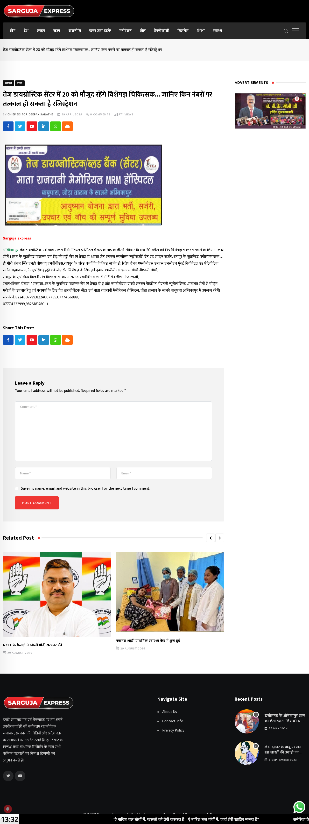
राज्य (56, 31)
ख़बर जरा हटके (100, 31)
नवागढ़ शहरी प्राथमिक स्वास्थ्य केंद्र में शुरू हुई (148, 641)
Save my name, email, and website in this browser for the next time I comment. (85, 489)
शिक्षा (201, 31)
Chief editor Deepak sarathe (30, 114)
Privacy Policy (173, 730)
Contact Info (172, 721)
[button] (210, 538)
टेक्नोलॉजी (161, 31)
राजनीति (75, 31)
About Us (169, 712)
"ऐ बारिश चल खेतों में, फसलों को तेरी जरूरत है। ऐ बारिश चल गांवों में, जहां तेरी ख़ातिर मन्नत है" (156, 819)
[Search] (286, 31)
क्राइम (41, 31)
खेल (143, 31)
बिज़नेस (183, 31)
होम (12, 31)
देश (26, 31)
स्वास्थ (217, 31)
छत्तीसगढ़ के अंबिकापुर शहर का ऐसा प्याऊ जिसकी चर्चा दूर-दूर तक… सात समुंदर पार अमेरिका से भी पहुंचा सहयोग (285, 723)
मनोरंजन (125, 31)
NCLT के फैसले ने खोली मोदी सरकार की (32, 645)
